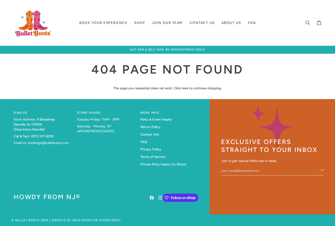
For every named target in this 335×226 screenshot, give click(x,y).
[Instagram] (160, 198)
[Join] (320, 170)
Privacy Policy (150, 149)
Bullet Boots (27, 220)
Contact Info (149, 134)
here (185, 88)
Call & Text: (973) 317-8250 (34, 136)
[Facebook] (152, 198)
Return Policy (150, 127)
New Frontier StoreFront (96, 220)
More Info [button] (149, 112)
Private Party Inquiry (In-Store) (163, 164)
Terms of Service (152, 157)
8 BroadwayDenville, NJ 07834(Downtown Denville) (34, 124)
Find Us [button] (20, 112)
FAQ (143, 142)
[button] (103, 23)
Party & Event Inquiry (156, 119)
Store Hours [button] (88, 112)
